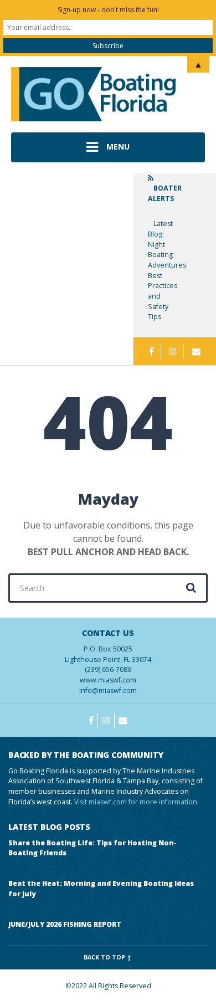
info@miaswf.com (108, 690)
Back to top (105, 957)
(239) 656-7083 (108, 651)
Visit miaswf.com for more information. (136, 802)
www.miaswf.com (108, 680)
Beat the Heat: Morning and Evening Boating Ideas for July (101, 889)
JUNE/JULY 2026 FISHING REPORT (64, 924)
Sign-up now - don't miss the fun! (108, 9)
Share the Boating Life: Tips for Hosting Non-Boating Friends (92, 848)
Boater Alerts (165, 193)
